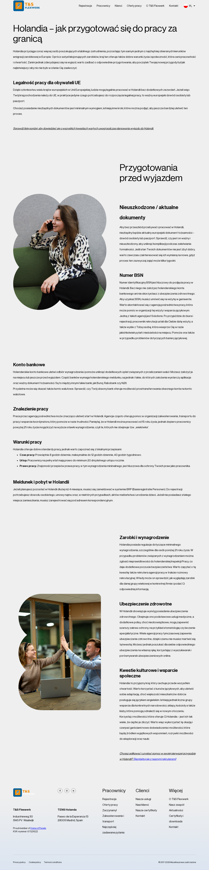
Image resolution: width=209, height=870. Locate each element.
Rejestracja (85, 6)
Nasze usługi (143, 799)
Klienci (118, 6)
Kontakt (173, 6)
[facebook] (60, 790)
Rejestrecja (109, 799)
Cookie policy (35, 862)
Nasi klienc (142, 804)
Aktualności (176, 810)
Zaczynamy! (109, 810)
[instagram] (66, 790)
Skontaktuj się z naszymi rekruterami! (154, 759)
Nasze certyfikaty (146, 810)
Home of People (38, 828)
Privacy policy (19, 862)
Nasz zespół (176, 804)
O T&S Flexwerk (155, 6)
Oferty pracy (134, 6)
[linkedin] (73, 790)
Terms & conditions (53, 862)
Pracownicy (103, 6)
